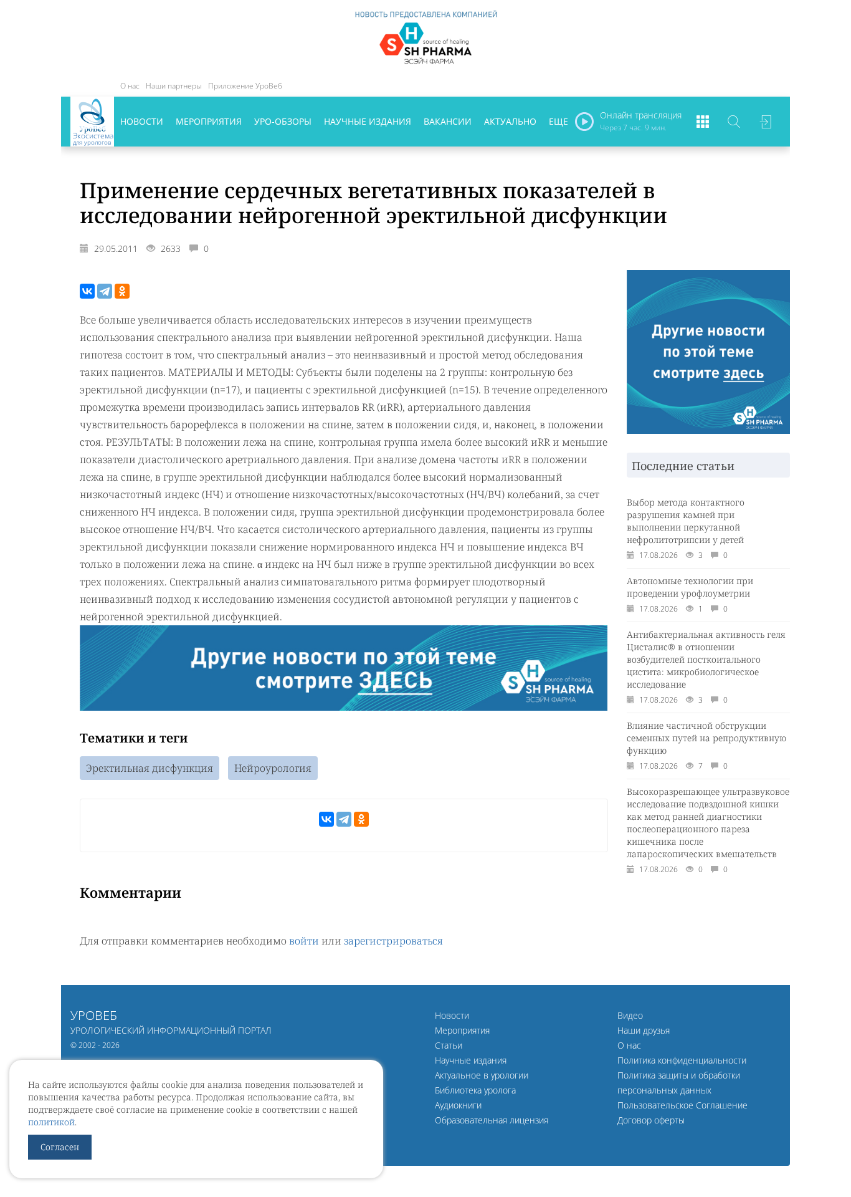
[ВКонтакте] (87, 291)
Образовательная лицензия (491, 1120)
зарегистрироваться (393, 941)
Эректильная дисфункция (149, 768)
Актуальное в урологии (481, 1075)
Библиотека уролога (475, 1090)
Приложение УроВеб (245, 85)
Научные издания (367, 121)
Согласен (59, 1147)
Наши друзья (643, 1030)
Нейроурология (272, 768)
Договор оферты (651, 1120)
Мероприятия (209, 121)
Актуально (510, 121)
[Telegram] (104, 291)
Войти (765, 122)
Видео (630, 1015)
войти (304, 941)
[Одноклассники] (122, 291)
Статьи (448, 1045)
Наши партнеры (174, 85)
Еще (558, 121)
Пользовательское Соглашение (682, 1105)
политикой (51, 1122)
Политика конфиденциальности (681, 1060)
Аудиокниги (458, 1105)
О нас (130, 85)
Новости (141, 121)
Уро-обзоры (282, 121)
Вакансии (448, 121)
